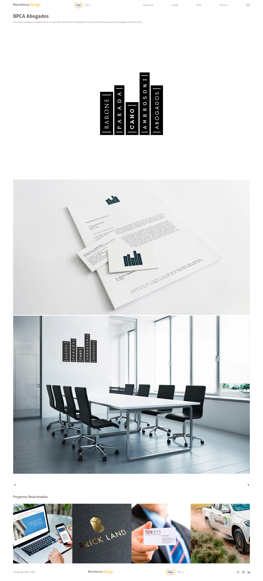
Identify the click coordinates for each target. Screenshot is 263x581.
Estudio (175, 5)
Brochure (224, 5)
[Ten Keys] (161, 563)
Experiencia (148, 5)
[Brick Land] (102, 563)
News (199, 5)
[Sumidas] (220, 563)
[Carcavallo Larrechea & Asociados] (42, 563)
